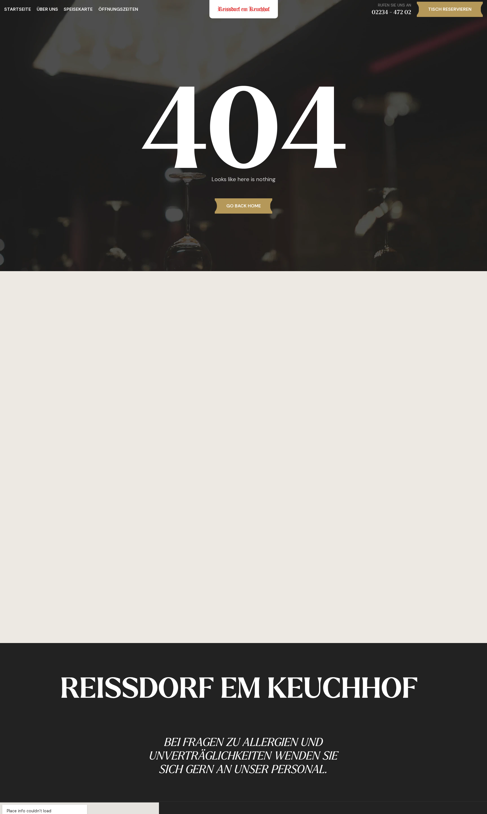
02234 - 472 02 (391, 12)
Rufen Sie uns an (394, 5)
